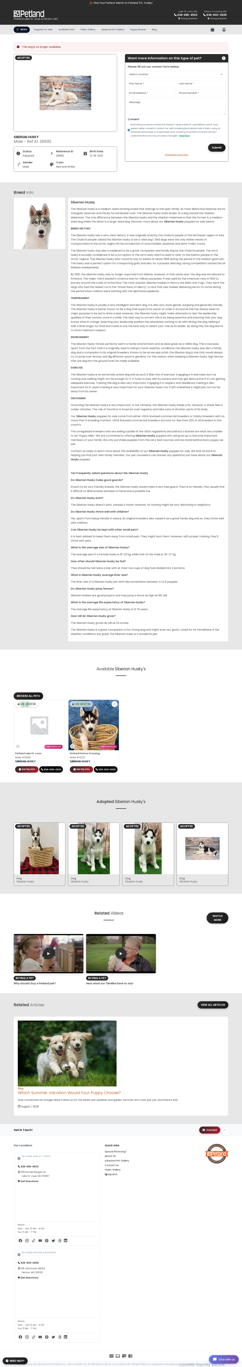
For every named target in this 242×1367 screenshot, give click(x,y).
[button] (26, 704)
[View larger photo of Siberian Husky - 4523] (115, 704)
